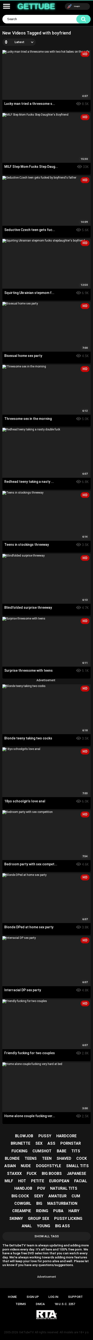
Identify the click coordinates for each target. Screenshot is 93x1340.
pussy (44, 1136)
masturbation (62, 1203)
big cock (20, 1196)
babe (61, 1151)
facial (80, 1181)
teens (31, 1158)
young (43, 1226)
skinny (16, 1218)
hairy (73, 1211)
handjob (23, 1188)
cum (76, 1196)
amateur (57, 1196)
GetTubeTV (26, 1332)
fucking (19, 1151)
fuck (31, 1173)
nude (26, 1166)
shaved (64, 1158)
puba (58, 1211)
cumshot (42, 1151)
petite (37, 1181)
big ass (62, 1226)
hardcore (66, 1136)
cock (81, 1158)
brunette (20, 1143)
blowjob (24, 1136)
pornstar (70, 1143)
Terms (21, 1304)
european (59, 1181)
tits (75, 1151)
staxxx (14, 1173)
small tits (77, 1166)
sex (38, 1143)
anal (27, 1226)
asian (10, 1166)
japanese (76, 1173)
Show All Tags (46, 1236)
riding (42, 1211)
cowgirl (22, 1203)
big (39, 1203)
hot (22, 1181)
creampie (21, 1211)
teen (47, 1158)
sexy (38, 1196)
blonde (12, 1158)
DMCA (40, 1304)
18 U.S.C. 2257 (64, 1304)
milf (9, 1181)
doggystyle (48, 1166)
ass (51, 1143)
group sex (38, 1218)
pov (41, 1188)
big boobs (52, 1173)
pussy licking (68, 1218)
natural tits (63, 1188)
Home (12, 1297)
